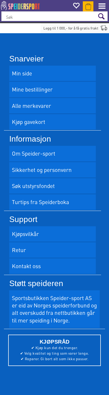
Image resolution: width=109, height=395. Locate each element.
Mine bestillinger (32, 89)
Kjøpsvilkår (25, 233)
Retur (19, 249)
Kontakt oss (26, 265)
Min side (22, 73)
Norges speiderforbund (62, 305)
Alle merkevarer (31, 105)
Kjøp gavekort (28, 121)
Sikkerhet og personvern (42, 169)
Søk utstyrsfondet (33, 185)
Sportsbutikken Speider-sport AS (52, 297)
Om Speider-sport (33, 153)
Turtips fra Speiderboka (40, 201)
